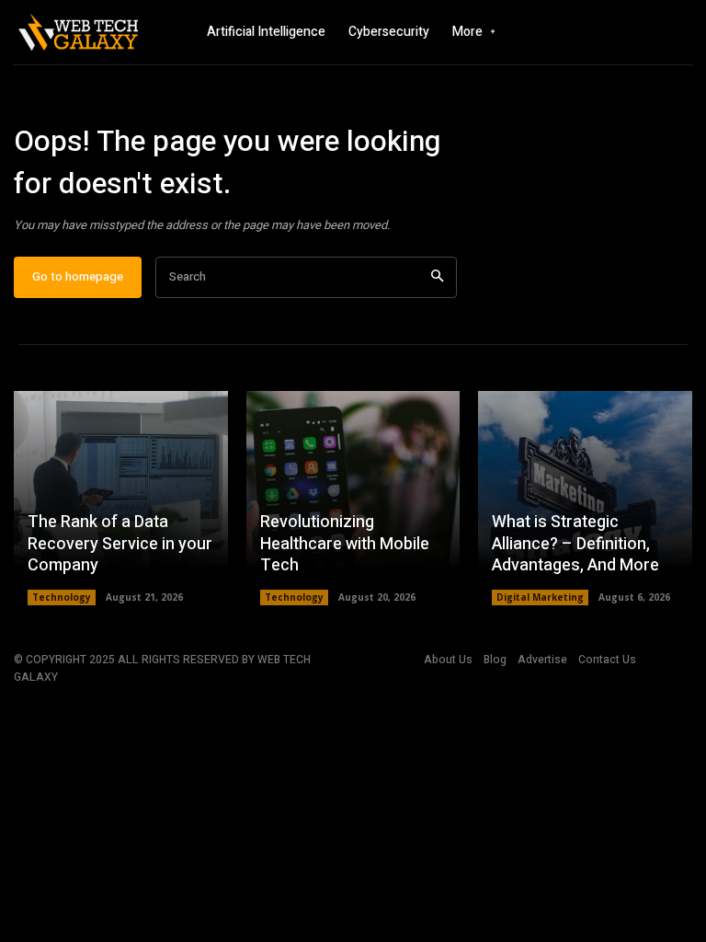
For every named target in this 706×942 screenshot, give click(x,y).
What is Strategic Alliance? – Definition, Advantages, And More (575, 544)
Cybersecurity (388, 31)
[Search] (437, 277)
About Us (448, 659)
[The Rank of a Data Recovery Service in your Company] (121, 498)
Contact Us (607, 659)
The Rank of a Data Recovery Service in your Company (120, 544)
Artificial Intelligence (266, 31)
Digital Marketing (540, 597)
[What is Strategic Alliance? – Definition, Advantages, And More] (585, 498)
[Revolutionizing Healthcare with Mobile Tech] (353, 498)
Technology (61, 597)
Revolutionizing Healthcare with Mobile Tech (344, 544)
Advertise (542, 659)
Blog (495, 659)
